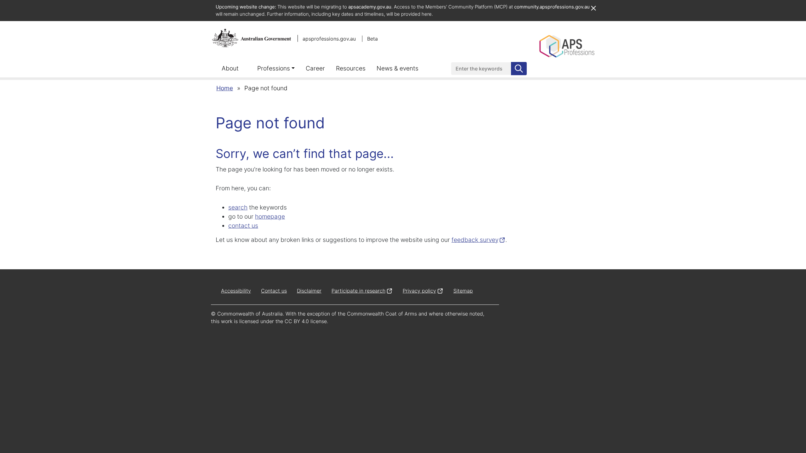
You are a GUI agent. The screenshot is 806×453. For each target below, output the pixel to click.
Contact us (274, 291)
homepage (270, 216)
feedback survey (474, 239)
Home (224, 88)
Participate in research (358, 291)
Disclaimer (309, 291)
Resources (351, 68)
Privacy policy (419, 291)
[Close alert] (593, 5)
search (237, 207)
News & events (397, 68)
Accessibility (236, 291)
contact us (243, 225)
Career (315, 68)
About (230, 68)
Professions (273, 68)
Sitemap (463, 291)
